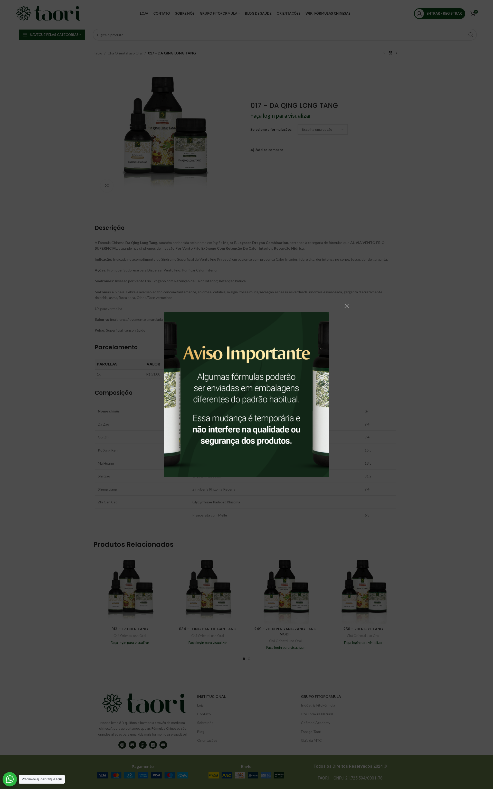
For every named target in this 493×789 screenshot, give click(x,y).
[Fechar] (346, 305)
